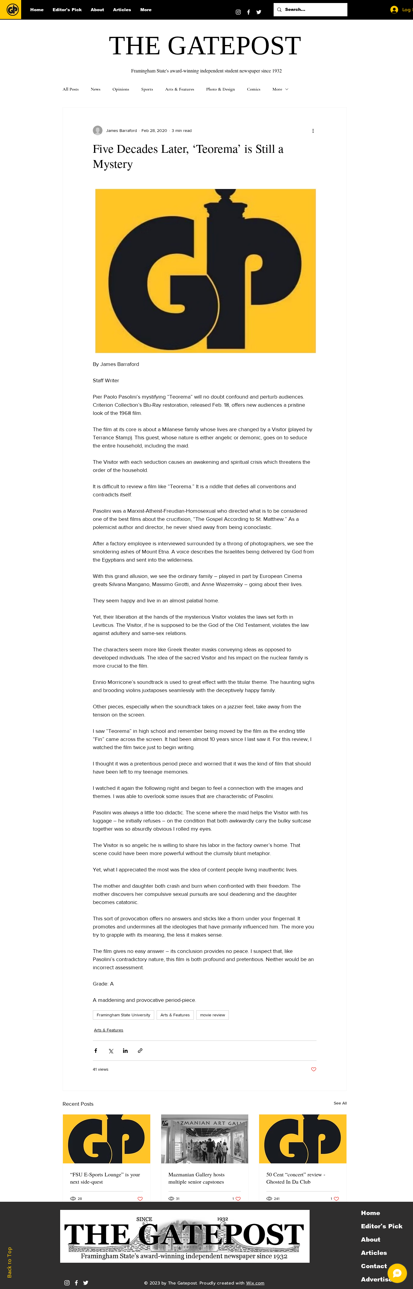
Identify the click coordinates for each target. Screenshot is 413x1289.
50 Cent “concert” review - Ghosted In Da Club (295, 1178)
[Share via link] (140, 1050)
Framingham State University (123, 1014)
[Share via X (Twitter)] (110, 1050)
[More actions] (313, 130)
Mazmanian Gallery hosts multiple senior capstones (196, 1178)
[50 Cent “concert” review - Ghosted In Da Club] (302, 1138)
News (95, 89)
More (277, 89)
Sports (147, 89)
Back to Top (9, 1262)
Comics (253, 89)
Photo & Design (220, 89)
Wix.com (255, 1283)
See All (340, 1103)
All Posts (71, 89)
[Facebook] (248, 12)
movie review (212, 1014)
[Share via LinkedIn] (125, 1050)
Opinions (120, 89)
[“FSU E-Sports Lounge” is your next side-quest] (106, 1138)
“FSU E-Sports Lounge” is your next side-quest (105, 1178)
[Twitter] (258, 12)
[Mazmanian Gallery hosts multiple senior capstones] (205, 1138)
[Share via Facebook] (96, 1050)
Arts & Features (179, 89)
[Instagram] (238, 12)
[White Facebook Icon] (76, 1282)
